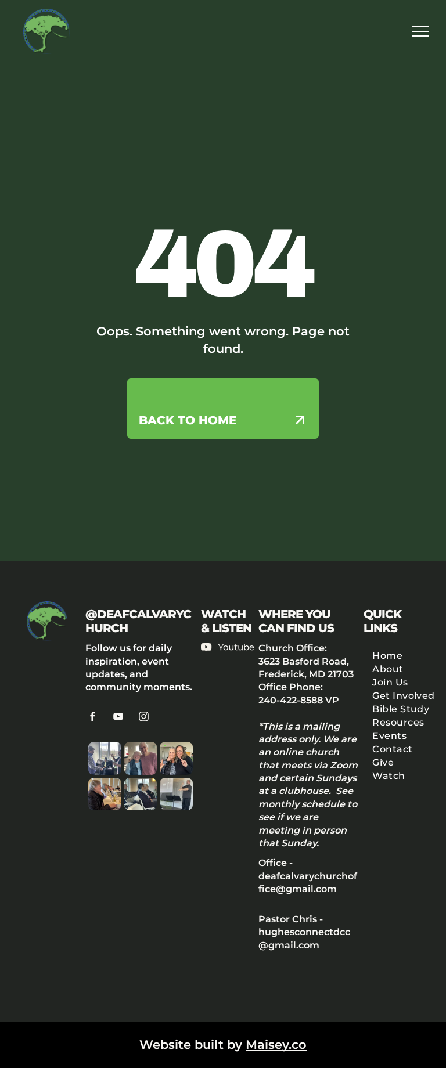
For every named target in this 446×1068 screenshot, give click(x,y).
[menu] (420, 31)
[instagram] (144, 718)
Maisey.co (276, 1044)
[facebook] (92, 718)
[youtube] (118, 718)
